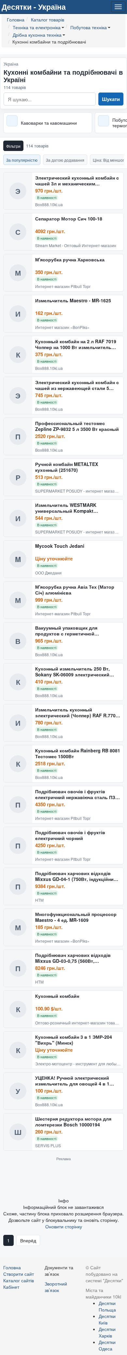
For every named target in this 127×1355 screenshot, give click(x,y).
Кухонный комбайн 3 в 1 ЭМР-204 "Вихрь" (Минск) (73, 1040)
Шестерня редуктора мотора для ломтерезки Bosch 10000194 (73, 1121)
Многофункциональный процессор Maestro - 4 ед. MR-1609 (76, 917)
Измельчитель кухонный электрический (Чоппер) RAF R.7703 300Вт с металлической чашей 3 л (76, 712)
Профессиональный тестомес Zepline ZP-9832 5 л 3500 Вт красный (77, 426)
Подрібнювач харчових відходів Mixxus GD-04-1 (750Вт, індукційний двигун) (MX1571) (76, 876)
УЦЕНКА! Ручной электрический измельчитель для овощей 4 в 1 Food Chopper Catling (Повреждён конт (74, 1080)
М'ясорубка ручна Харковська (70, 260)
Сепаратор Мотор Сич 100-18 (68, 219)
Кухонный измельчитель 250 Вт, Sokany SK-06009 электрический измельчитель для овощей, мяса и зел (75, 671)
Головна (12, 1267)
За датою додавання (65, 160)
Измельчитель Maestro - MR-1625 (73, 301)
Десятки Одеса (107, 1345)
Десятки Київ (107, 1319)
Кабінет (11, 1287)
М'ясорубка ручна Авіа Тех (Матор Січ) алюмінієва (74, 590)
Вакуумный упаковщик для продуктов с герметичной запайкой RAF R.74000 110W (67, 630)
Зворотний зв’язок (56, 1286)
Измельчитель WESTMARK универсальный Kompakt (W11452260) (65, 508)
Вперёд (28, 1240)
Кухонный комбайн (57, 996)
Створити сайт (18, 1274)
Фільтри (13, 146)
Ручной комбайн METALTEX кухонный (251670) (66, 467)
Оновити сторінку (63, 1226)
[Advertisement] (63, 1179)
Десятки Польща (107, 1306)
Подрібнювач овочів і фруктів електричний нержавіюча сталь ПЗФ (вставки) (77, 794)
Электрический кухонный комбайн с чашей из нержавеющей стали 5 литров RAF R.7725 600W (77, 385)
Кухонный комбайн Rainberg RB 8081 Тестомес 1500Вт (77, 753)
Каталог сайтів (18, 1280)
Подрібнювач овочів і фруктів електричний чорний (70, 835)
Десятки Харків (107, 1332)
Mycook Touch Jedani (59, 546)
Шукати (111, 99)
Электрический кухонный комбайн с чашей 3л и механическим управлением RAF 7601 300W (77, 180)
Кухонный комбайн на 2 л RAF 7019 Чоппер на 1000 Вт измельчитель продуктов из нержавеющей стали (75, 344)
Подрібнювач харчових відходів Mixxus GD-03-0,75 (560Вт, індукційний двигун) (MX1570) (73, 958)
